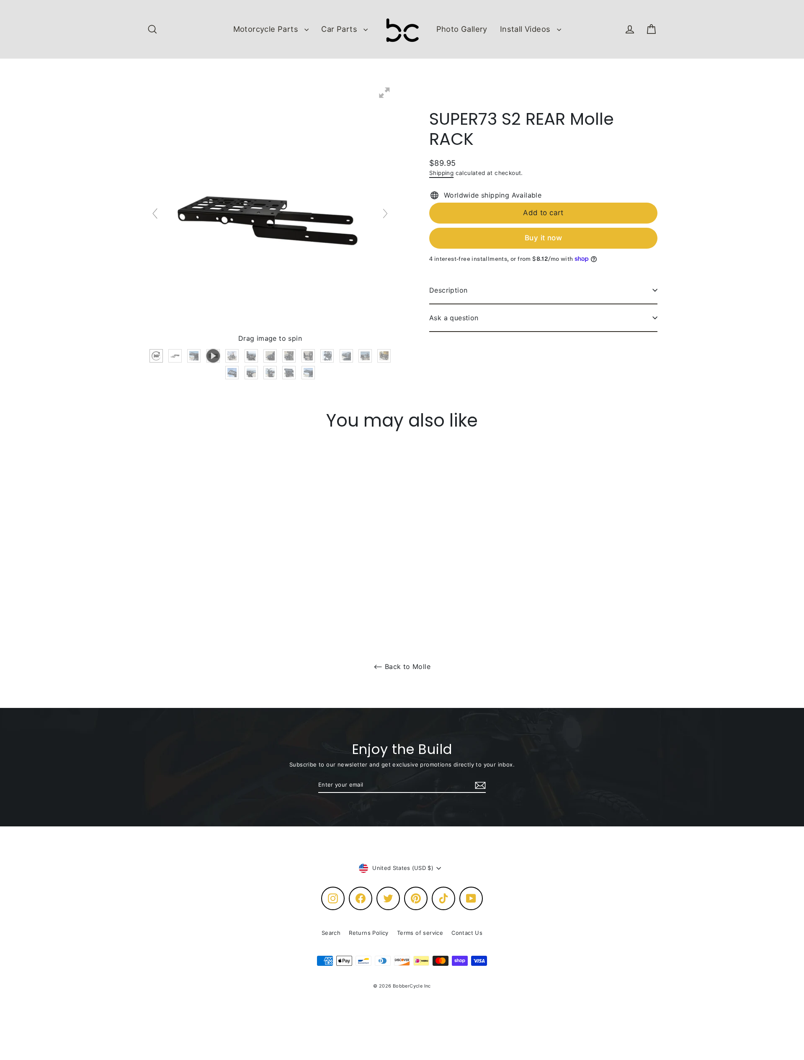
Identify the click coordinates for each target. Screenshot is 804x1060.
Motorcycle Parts (267, 28)
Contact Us (466, 932)
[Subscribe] (479, 785)
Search (331, 932)
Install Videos (526, 28)
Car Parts (340, 28)
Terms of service (420, 932)
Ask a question (454, 318)
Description (448, 290)
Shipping (441, 173)
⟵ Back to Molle (402, 666)
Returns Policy (369, 932)
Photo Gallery (461, 28)
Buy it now (543, 238)
